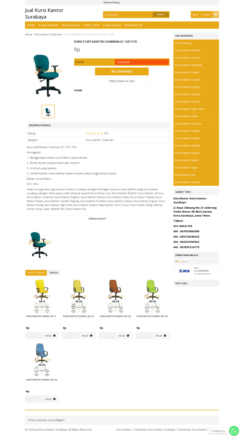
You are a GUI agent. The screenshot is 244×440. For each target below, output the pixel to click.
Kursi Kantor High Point (189, 109)
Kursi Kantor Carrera (187, 57)
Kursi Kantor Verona (187, 182)
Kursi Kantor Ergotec (188, 87)
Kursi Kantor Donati (187, 72)
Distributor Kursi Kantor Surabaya (155, 429)
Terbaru (53, 272)
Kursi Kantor (48, 25)
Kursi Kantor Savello (187, 153)
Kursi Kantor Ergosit (187, 79)
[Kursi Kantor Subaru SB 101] (79, 296)
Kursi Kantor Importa (188, 123)
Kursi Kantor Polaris (187, 138)
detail (48, 335)
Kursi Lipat (92, 25)
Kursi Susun (112, 25)
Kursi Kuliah (71, 25)
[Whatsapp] (234, 431)
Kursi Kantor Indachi (187, 131)
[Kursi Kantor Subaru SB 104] (42, 360)
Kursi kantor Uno (185, 175)
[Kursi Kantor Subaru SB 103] (152, 296)
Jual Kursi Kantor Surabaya (44, 13)
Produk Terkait (36, 272)
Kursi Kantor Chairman (48, 34)
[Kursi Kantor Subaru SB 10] (42, 296)
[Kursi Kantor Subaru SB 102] (116, 296)
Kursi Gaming (183, 43)
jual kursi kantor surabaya (71, 189)
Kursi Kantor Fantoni (187, 94)
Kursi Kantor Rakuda (187, 145)
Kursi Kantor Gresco (187, 101)
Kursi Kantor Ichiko (186, 116)
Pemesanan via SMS (122, 81)
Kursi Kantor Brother (188, 50)
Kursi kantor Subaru (187, 160)
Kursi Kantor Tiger (186, 167)
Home (31, 25)
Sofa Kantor (133, 25)
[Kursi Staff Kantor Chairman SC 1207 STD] (39, 242)
